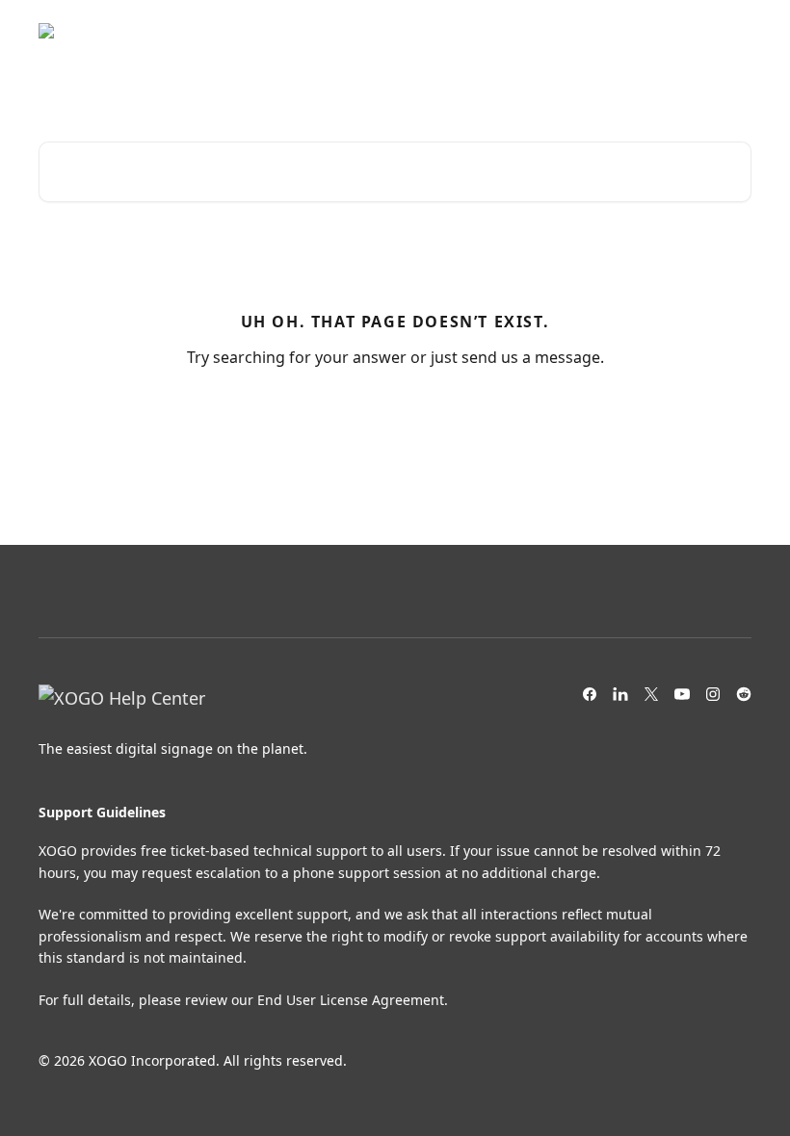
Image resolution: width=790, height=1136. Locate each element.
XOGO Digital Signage (570, 31)
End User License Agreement (350, 1000)
